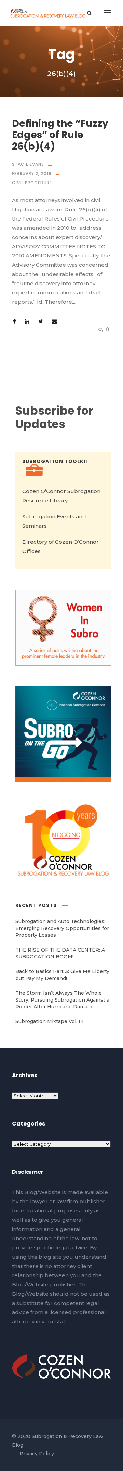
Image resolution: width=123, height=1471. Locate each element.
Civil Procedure (32, 183)
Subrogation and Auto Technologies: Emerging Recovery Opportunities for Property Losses (62, 928)
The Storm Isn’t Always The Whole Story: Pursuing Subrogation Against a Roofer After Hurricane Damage (62, 1000)
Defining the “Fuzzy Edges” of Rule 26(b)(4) (60, 135)
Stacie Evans (28, 164)
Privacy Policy (36, 1453)
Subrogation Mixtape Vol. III (49, 1021)
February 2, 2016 (32, 173)
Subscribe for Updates (54, 417)
